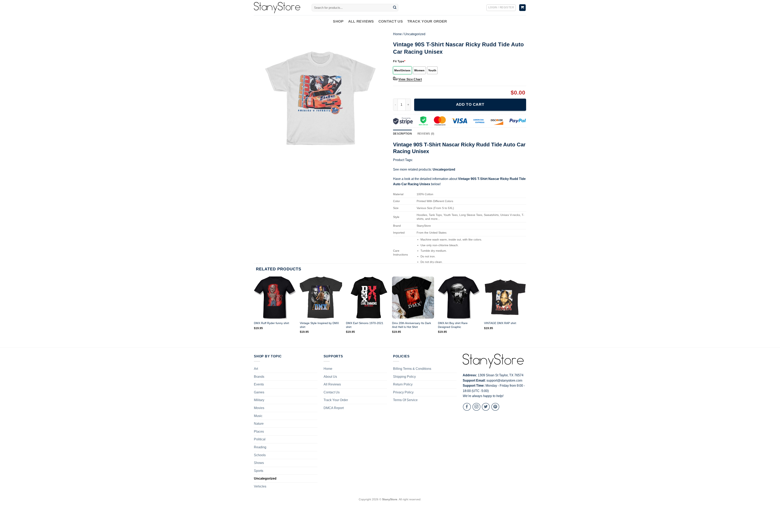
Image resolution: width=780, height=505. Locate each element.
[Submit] (394, 7)
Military (259, 400)
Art (256, 368)
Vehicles (260, 486)
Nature (259, 423)
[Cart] (522, 7)
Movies (259, 408)
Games (259, 392)
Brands (259, 376)
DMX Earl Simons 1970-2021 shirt (364, 325)
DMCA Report (334, 408)
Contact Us (390, 21)
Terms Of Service (405, 400)
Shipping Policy (404, 376)
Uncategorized (414, 34)
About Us (330, 376)
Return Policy (403, 384)
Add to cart (470, 104)
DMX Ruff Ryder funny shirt (271, 323)
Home (397, 34)
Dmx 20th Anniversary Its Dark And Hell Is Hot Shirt (411, 325)
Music (258, 416)
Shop (338, 21)
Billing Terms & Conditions (412, 368)
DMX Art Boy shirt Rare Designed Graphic (453, 325)
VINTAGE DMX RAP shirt (500, 323)
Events (259, 384)
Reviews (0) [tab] (425, 133)
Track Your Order (427, 21)
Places (259, 431)
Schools (260, 455)
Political (259, 439)
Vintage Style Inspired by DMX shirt (319, 325)
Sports (258, 470)
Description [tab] (402, 133)
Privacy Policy (403, 392)
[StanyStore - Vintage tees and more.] (280, 7)
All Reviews (361, 21)
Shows (259, 463)
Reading (260, 447)
